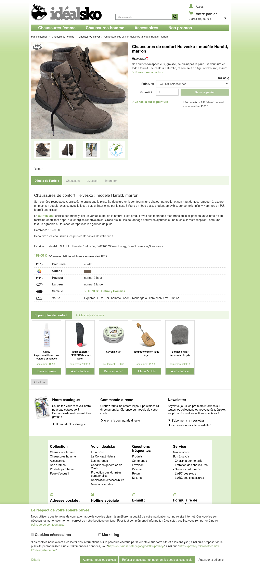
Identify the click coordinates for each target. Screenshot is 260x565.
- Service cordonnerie (187, 469)
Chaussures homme (63, 456)
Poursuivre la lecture (149, 72)
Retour (38, 169)
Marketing (110, 535)
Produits (137, 456)
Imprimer (111, 181)
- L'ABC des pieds (184, 473)
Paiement (138, 469)
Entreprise (97, 452)
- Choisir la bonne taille (188, 461)
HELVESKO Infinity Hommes (106, 291)
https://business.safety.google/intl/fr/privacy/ (136, 546)
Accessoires (57, 461)
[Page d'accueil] (71, 12)
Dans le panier (205, 92)
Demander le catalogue (70, 424)
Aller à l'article (80, 371)
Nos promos (58, 465)
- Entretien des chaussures (190, 465)
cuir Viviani (46, 216)
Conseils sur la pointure (151, 102)
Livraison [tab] (92, 181)
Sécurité (137, 478)
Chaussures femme (62, 452)
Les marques (99, 461)
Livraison (138, 465)
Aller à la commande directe (121, 420)
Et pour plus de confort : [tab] (52, 315)
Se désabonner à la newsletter (191, 425)
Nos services (181, 452)
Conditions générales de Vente (106, 466)
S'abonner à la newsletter (187, 420)
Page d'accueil (59, 473)
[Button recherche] (175, 16)
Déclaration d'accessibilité (107, 480)
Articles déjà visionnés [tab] (90, 315)
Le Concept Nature (103, 456)
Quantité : (147, 92)
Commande (139, 461)
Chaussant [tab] (73, 181)
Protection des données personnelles (106, 474)
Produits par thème (62, 469)
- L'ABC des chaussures (188, 478)
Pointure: (147, 84)
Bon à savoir (181, 456)
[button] (38, 103)
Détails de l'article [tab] (47, 181)
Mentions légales (102, 484)
